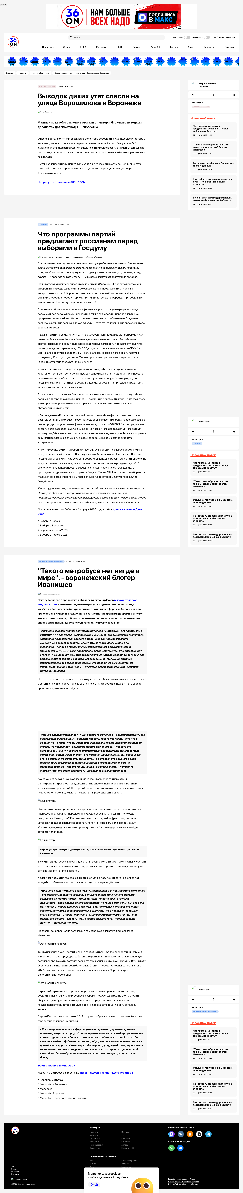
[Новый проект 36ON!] (69, 61)
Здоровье (209, 47)
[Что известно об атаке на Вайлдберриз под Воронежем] (34, 61)
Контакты (15, 1174)
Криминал (126, 1138)
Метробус (101, 47)
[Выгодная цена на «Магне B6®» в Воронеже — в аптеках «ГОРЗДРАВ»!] (23, 61)
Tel (171, 1148)
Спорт (124, 1135)
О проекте (15, 1171)
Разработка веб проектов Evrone (181, 1179)
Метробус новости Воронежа (51, 561)
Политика (43, 224)
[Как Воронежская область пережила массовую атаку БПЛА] (194, 61)
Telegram (208, 1134)
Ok (190, 1134)
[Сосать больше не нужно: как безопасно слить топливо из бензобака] (103, 61)
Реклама (14, 1169)
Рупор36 (155, 47)
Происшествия (96, 1145)
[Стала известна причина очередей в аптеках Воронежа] (12, 61)
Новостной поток (203, 118)
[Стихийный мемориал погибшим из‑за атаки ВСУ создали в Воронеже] (228, 61)
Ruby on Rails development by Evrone (183, 1184)
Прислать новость (226, 37)
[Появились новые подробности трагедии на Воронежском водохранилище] (148, 61)
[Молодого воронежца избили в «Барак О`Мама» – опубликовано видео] (114, 61)
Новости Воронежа (40, 73)
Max (171, 1134)
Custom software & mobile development (183, 1182)
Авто (190, 47)
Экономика (95, 1148)
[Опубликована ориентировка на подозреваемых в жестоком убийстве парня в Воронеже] (91, 61)
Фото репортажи (129, 1160)
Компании (126, 1141)
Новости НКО (128, 1148)
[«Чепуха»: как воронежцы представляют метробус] (46, 61)
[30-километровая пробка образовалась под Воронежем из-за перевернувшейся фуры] (57, 61)
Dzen (199, 1134)
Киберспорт (127, 1167)
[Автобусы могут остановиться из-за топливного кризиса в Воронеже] (217, 61)
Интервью (94, 1141)
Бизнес (174, 47)
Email (180, 1148)
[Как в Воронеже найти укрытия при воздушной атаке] (160, 61)
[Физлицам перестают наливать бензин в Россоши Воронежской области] (137, 61)
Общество (95, 1138)
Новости (47, 47)
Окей (94, 1185)
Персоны (229, 47)
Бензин (136, 47)
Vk (181, 1134)
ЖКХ (120, 47)
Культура (94, 1135)
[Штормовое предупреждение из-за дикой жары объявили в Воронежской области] (171, 61)
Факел (66, 47)
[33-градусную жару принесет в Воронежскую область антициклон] (205, 61)
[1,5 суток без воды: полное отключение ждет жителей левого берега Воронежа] (182, 61)
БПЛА (83, 47)
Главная (9, 73)
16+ (12, 1166)
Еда (91, 1160)
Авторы (125, 1145)
